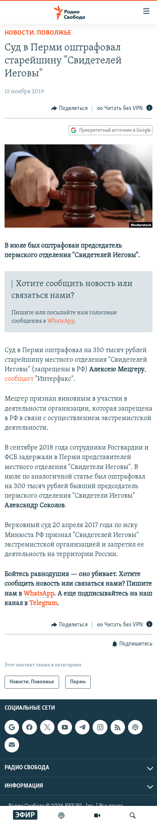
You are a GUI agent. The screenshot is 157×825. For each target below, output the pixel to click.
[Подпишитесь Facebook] (29, 727)
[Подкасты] (135, 727)
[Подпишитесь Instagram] (100, 727)
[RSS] (118, 727)
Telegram (43, 603)
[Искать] (132, 815)
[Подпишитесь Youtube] (65, 727)
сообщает (19, 379)
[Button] (69, 108)
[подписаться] (12, 745)
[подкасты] (61, 815)
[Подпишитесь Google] (12, 727)
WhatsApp (60, 321)
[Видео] (97, 815)
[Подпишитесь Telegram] (82, 727)
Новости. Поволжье (38, 33)
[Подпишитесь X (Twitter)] (47, 727)
